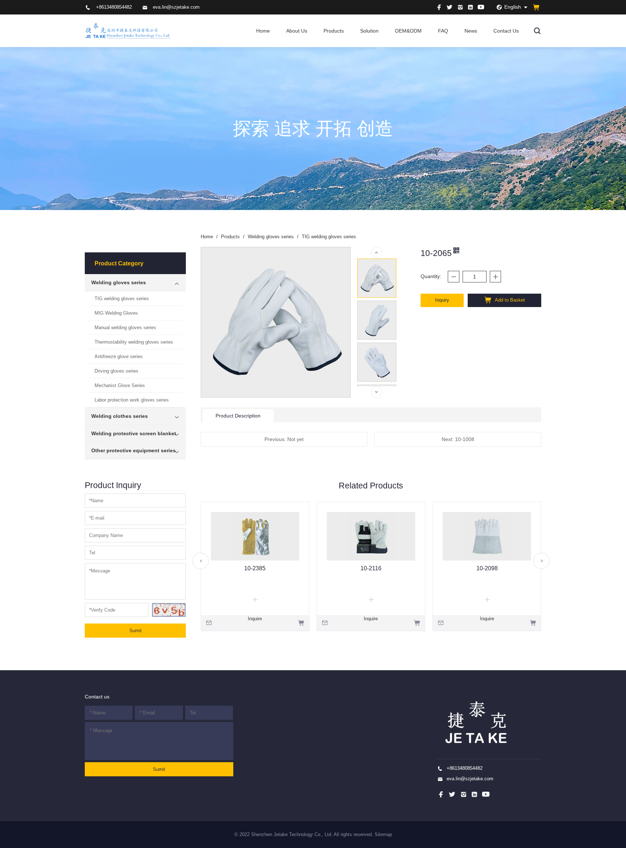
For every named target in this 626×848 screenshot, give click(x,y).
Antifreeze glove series (119, 356)
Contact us (97, 697)
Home (263, 31)
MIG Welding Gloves (116, 313)
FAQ (443, 31)
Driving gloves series (116, 371)
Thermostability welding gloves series (134, 342)
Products (334, 31)
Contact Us (506, 31)
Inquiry (442, 300)
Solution (369, 31)
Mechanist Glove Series (120, 385)
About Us (296, 31)
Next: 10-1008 (458, 439)
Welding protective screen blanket (133, 433)
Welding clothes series (119, 416)
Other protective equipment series (133, 450)
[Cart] (536, 7)
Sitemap (383, 834)
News (470, 31)
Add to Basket (509, 300)
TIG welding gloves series (122, 298)
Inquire (255, 618)
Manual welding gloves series (125, 327)
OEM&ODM (408, 31)
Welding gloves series (118, 282)
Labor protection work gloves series (132, 400)
